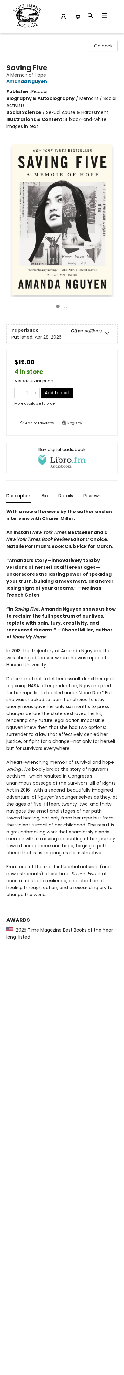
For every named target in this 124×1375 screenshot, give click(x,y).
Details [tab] (65, 496)
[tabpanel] (62, 731)
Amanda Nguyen (26, 81)
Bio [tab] (45, 496)
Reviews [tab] (92, 496)
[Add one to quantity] (35, 392)
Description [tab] (18, 496)
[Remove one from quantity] (19, 392)
